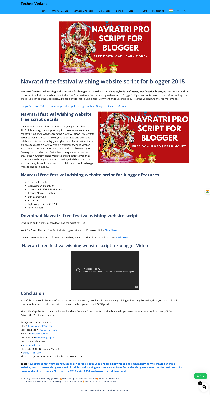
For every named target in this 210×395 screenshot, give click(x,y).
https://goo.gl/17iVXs (48, 330)
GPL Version (104, 10)
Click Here (110, 230)
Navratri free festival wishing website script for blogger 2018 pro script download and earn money (86, 363)
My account (158, 10)
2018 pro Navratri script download (105, 371)
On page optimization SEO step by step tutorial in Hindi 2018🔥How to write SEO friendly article (70, 381)
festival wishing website (91, 367)
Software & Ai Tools (83, 10)
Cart (145, 10)
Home (43, 10)
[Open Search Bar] (185, 10)
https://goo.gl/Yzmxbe (40, 326)
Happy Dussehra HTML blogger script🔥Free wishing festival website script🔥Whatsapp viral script (71, 378)
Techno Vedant (34, 3)
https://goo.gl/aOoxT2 (40, 334)
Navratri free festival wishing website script (132, 367)
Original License (60, 10)
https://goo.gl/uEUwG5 (33, 353)
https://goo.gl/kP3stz (32, 345)
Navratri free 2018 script (68, 371)
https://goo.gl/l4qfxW (44, 338)
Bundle (119, 10)
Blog (131, 10)
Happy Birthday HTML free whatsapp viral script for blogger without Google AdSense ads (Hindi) (73, 106)
